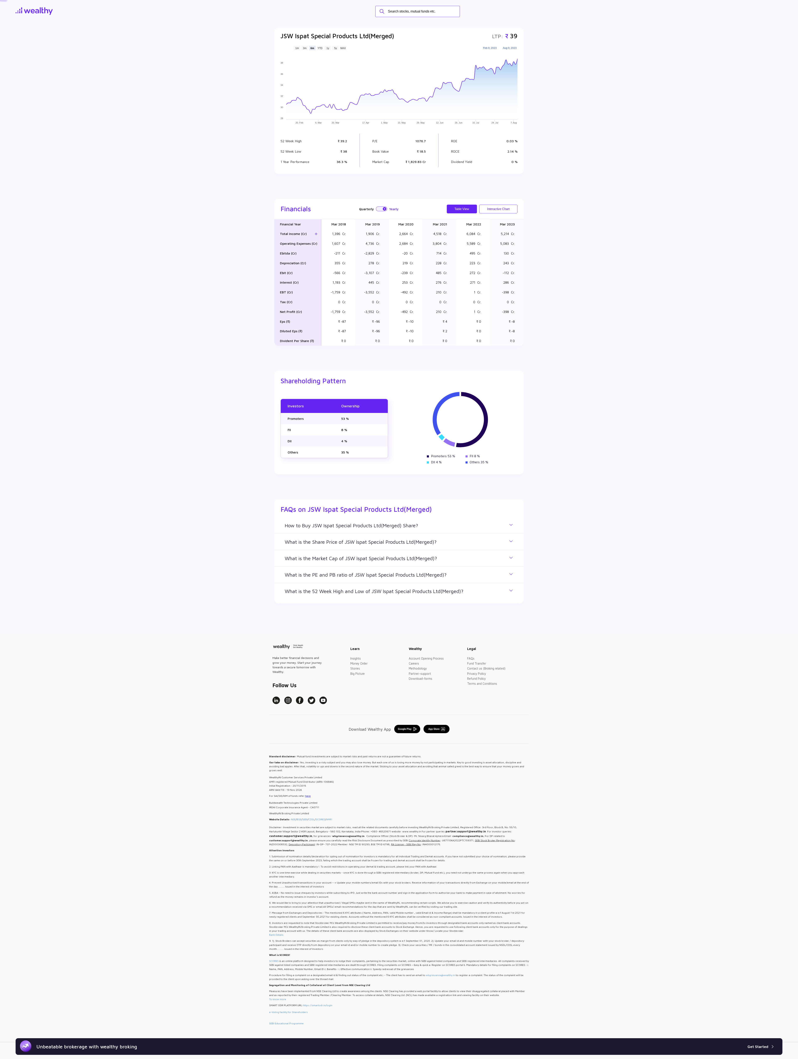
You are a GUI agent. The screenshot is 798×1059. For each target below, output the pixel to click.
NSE (293, 819)
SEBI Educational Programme (286, 1023)
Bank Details (276, 934)
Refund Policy (476, 678)
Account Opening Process (426, 658)
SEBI (305, 819)
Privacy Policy (476, 673)
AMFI (329, 819)
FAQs (470, 658)
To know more (277, 999)
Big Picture (357, 673)
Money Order (359, 663)
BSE (299, 819)
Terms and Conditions (482, 683)
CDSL (312, 819)
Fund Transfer (476, 663)
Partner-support (420, 673)
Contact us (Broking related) (486, 668)
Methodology (418, 668)
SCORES (320, 819)
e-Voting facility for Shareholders (288, 1012)
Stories (355, 668)
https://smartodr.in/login (317, 1005)
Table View (461, 209)
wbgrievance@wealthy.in (440, 975)
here (308, 795)
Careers (414, 663)
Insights (355, 658)
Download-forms (420, 678)
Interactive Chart (498, 209)
